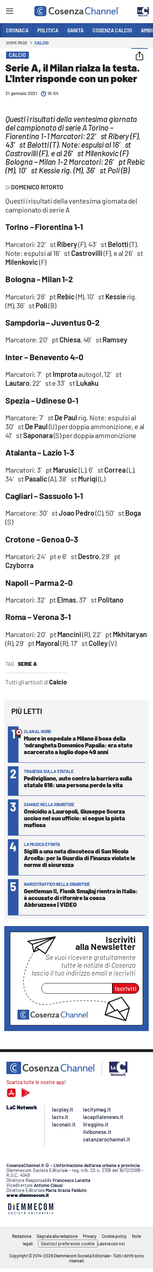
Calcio (41, 42)
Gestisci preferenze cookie (68, 1243)
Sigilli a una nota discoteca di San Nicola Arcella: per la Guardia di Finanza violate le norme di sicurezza (79, 857)
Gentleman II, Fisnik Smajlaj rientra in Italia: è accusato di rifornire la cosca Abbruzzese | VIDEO (81, 897)
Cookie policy (114, 1236)
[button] (139, 56)
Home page (16, 42)
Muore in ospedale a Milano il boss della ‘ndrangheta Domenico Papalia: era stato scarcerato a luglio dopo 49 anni (78, 745)
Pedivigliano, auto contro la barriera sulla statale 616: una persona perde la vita (78, 781)
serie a (27, 664)
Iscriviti (126, 988)
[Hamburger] (9, 12)
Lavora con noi (111, 1243)
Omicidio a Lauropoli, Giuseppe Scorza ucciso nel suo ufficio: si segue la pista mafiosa (74, 818)
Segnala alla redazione (57, 1236)
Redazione (21, 1236)
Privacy (89, 1236)
